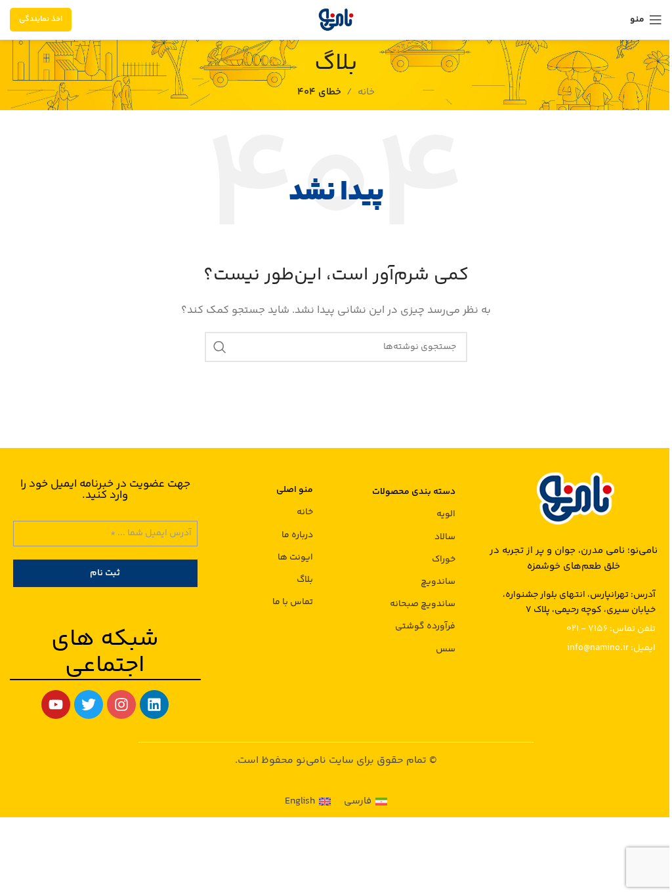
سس (445, 649)
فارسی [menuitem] (357, 801)
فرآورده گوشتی (425, 626)
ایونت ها (295, 557)
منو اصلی (294, 490)
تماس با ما (292, 602)
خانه (305, 512)
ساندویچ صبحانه (422, 604)
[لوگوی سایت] (336, 19)
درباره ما (297, 535)
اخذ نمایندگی (40, 19)
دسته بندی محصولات (413, 492)
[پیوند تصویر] (573, 497)
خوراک (443, 559)
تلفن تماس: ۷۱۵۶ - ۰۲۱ (611, 629)
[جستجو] (220, 347)
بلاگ (305, 580)
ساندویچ (438, 582)
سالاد (444, 537)
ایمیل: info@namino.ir (611, 648)
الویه (445, 514)
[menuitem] (365, 801)
